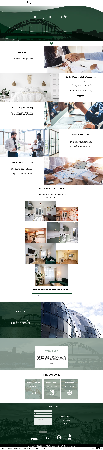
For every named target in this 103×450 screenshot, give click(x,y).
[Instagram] (63, 423)
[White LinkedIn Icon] (64, 423)
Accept (98, 448)
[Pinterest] (68, 423)
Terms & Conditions (55, 445)
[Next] (97, 23)
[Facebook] (66, 423)
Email (32, 292)
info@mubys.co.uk (65, 419)
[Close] (101, 448)
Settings (93, 448)
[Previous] (5, 23)
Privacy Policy (67, 445)
